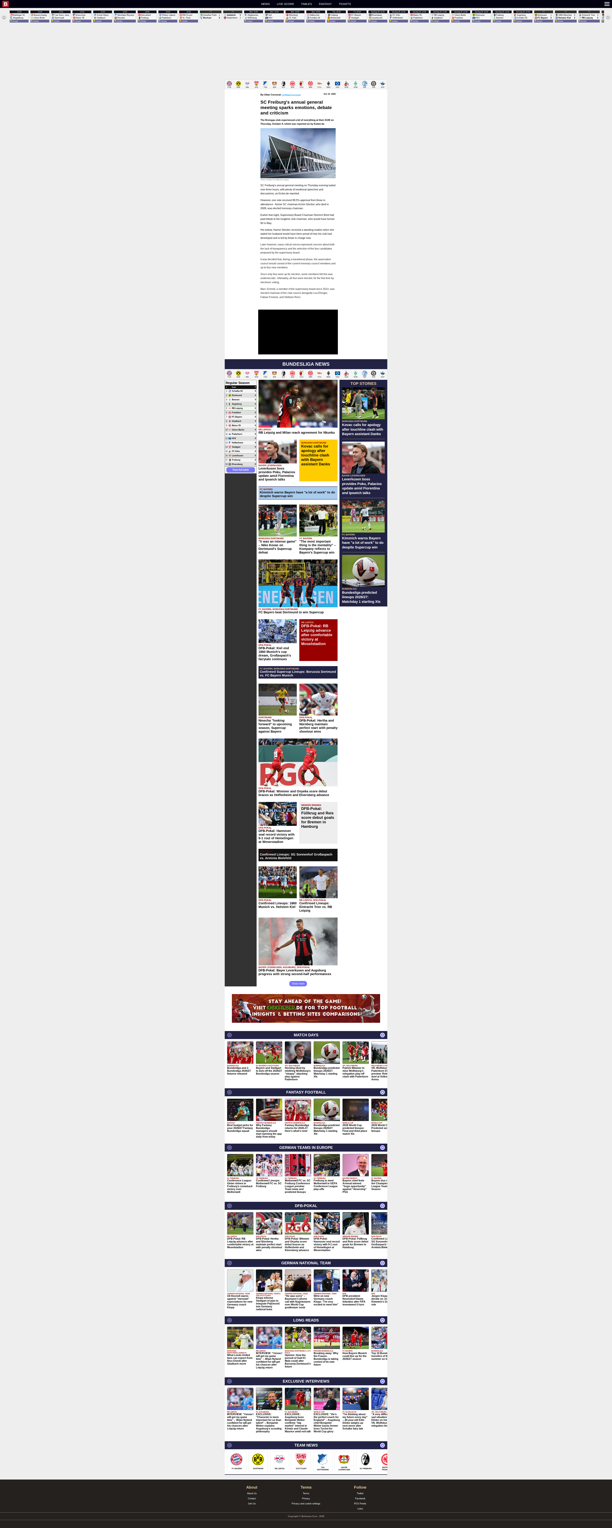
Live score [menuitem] (285, 4)
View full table (240, 469)
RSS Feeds (360, 1503)
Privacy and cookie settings (306, 1503)
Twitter (360, 1493)
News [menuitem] (265, 4)
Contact (252, 1498)
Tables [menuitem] (306, 4)
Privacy (306, 1498)
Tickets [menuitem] (345, 4)
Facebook (360, 1498)
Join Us (252, 1503)
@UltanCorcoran (291, 95)
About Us (252, 1493)
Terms (306, 1493)
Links (360, 1508)
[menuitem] (113, 4)
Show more (298, 983)
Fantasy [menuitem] (325, 4)
